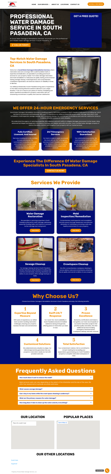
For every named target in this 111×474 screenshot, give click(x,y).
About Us (55, 4)
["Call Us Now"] (107, 470)
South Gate (14, 460)
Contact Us (74, 4)
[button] (55, 378)
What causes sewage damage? (31, 389)
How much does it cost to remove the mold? (36, 378)
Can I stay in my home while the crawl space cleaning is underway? (44, 393)
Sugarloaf (14, 464)
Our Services (43, 4)
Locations (65, 4)
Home (34, 4)
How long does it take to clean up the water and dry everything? (43, 403)
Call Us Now (96, 4)
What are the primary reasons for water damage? (38, 398)
